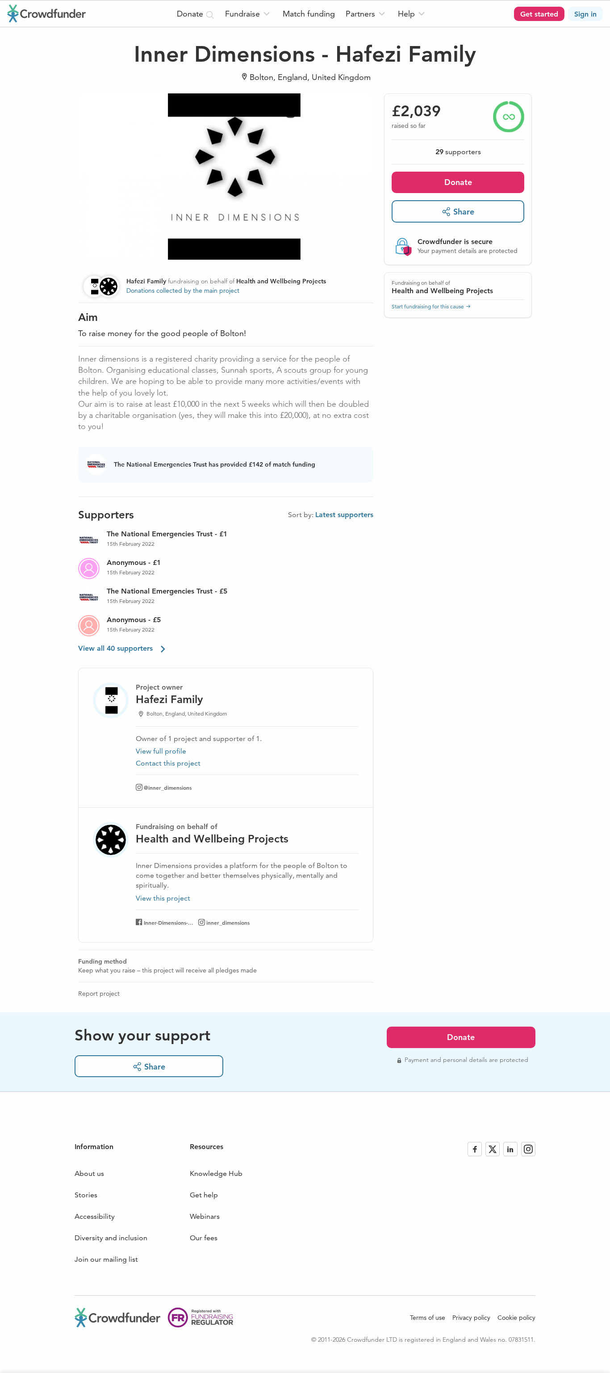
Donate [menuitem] (191, 13)
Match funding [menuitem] (309, 13)
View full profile (161, 751)
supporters (458, 151)
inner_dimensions (228, 922)
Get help (204, 1195)
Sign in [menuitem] (585, 14)
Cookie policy (516, 1318)
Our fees (203, 1238)
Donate (458, 182)
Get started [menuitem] (539, 14)
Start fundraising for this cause (428, 306)
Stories (86, 1195)
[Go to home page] (46, 13)
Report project (99, 994)
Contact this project (168, 763)
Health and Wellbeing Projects (442, 290)
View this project (163, 898)
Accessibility (95, 1216)
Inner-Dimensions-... (168, 922)
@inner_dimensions (168, 787)
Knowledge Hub (216, 1173)
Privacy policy (471, 1318)
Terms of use (427, 1318)
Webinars (205, 1216)
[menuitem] (248, 13)
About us (89, 1173)
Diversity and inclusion (111, 1238)
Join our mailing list (106, 1259)
